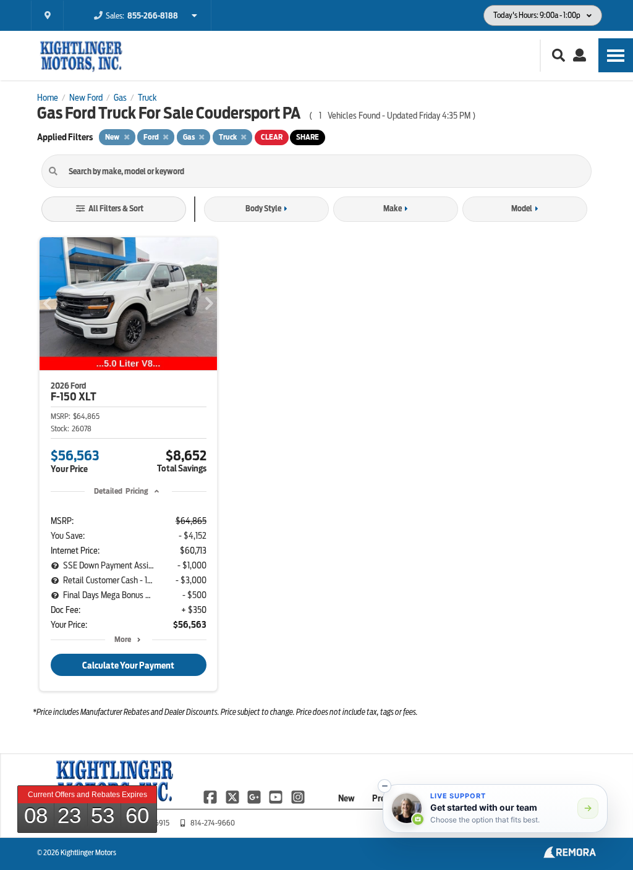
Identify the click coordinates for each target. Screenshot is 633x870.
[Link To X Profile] (233, 796)
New (346, 798)
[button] (384, 786)
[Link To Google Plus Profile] (255, 796)
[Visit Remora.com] (569, 855)
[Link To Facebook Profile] (211, 796)
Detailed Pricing (121, 491)
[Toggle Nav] (615, 55)
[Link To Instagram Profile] (298, 796)
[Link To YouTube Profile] (276, 796)
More (122, 639)
